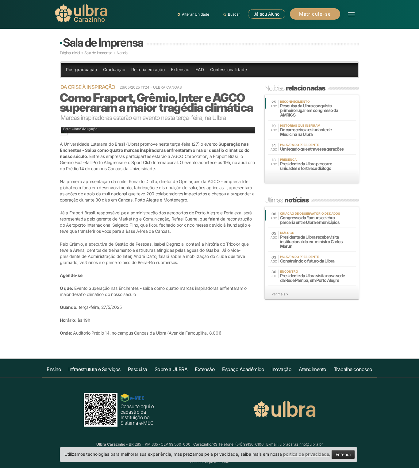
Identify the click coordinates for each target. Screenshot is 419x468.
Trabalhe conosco (353, 369)
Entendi (343, 454)
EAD (199, 69)
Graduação (114, 69)
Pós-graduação (81, 69)
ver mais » (280, 294)
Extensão (180, 69)
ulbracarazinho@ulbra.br (301, 444)
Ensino (54, 369)
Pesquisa (137, 369)
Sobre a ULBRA (171, 369)
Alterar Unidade (195, 14)
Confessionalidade (228, 69)
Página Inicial (70, 52)
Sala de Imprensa (103, 42)
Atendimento (312, 369)
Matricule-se (315, 14)
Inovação (281, 369)
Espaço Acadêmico (243, 369)
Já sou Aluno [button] (266, 14)
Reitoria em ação (148, 69)
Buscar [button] (234, 14)
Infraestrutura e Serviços (94, 369)
